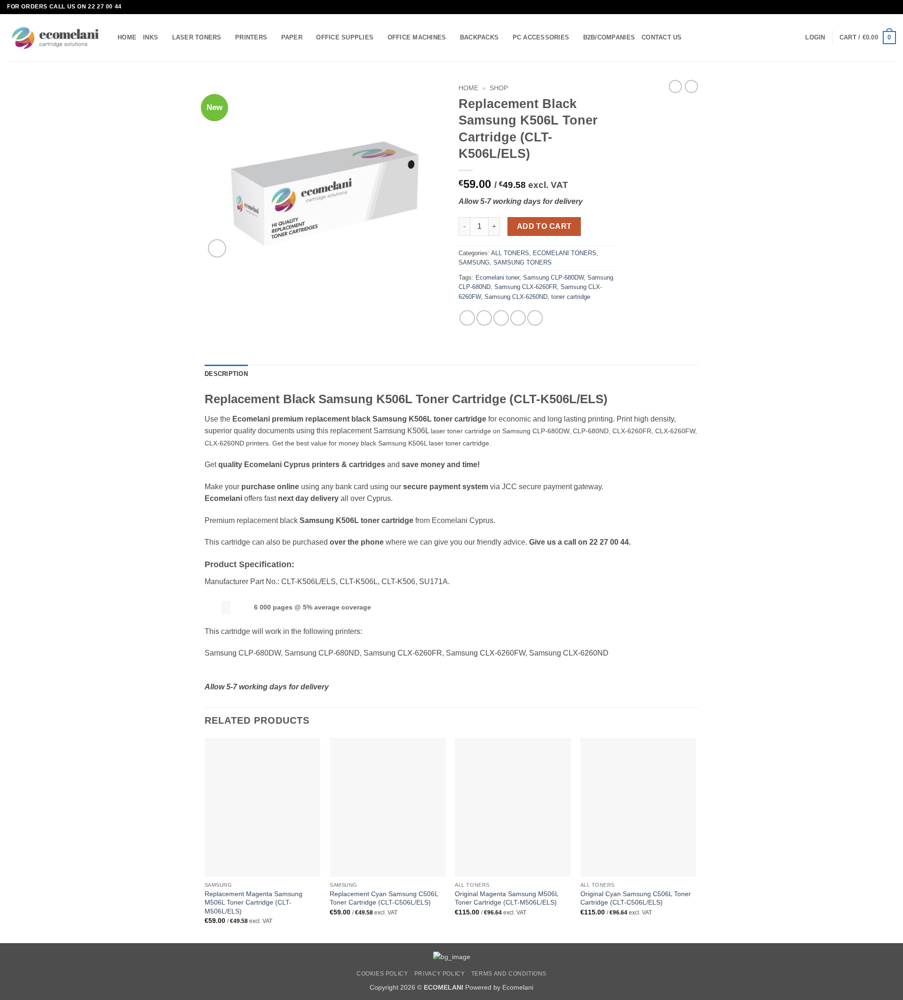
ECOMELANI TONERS (564, 253)
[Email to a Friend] (501, 318)
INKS (150, 37)
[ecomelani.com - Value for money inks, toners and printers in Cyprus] (55, 38)
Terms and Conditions (509, 973)
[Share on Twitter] (484, 318)
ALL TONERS (510, 253)
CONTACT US (662, 37)
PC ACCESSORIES (541, 37)
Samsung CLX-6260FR (525, 286)
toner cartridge (570, 296)
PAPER (291, 37)
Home (468, 88)
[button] (815, 37)
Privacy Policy (439, 973)
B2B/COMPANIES (609, 37)
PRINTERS (251, 37)
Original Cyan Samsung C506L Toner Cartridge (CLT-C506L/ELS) (635, 898)
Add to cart (544, 226)
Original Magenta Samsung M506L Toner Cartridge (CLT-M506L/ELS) (506, 898)
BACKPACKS (479, 37)
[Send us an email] (891, 7)
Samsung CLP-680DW (553, 277)
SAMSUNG (474, 262)
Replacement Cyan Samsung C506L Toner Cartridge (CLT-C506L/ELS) (384, 898)
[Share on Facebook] (467, 318)
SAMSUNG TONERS (522, 262)
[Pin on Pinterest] (518, 318)
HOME (127, 37)
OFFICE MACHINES (417, 37)
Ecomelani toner (497, 277)
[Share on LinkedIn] (535, 318)
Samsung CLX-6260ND (515, 296)
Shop (499, 88)
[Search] (692, 38)
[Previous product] (691, 86)
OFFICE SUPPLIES (344, 37)
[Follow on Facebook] (882, 7)
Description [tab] (226, 373)
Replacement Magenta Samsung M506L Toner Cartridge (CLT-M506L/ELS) (253, 902)
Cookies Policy (382, 973)
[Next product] (675, 86)
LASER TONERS (197, 37)
